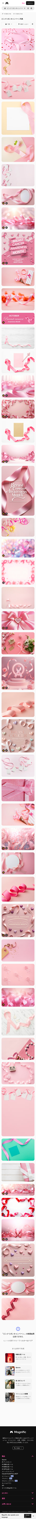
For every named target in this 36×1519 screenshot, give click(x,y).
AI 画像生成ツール (7, 1464)
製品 (3, 1456)
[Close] (33, 1516)
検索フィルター (24, 24)
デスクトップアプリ (9, 1481)
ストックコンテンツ (8, 1471)
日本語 (18, 1448)
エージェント (7, 1476)
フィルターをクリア (26, 1340)
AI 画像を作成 (7, 13)
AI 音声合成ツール (7, 1469)
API (3, 1485)
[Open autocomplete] (4, 8)
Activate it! (27, 1516)
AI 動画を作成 (18, 13)
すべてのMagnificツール (9, 1488)
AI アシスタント (7, 1462)
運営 (3, 1498)
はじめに (5, 1493)
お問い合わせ (6, 1504)
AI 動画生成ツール (7, 1467)
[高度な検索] (32, 24)
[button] (18, 1448)
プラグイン (7, 1478)
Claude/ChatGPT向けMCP (10, 1474)
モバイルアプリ (6, 1483)
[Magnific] (18, 1432)
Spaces (4, 1460)
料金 (23, 3)
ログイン (30, 3)
